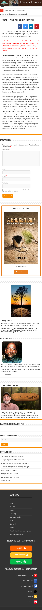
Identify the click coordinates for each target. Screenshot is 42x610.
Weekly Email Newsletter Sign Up (20, 531)
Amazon (30, 597)
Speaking (13, 514)
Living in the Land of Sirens (9, 473)
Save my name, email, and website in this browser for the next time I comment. (20, 190)
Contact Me (13, 524)
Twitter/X (30, 591)
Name (4, 169)
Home (4, 14)
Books (12, 510)
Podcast (12, 507)
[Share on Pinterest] (36, 28)
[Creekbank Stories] (21, 3)
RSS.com (19, 548)
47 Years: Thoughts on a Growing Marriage (15, 467)
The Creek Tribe (28, 581)
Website (5, 183)
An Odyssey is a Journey (9, 470)
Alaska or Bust (5, 480)
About (12, 527)
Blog (11, 503)
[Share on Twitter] (25, 28)
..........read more (6, 375)
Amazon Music (19, 555)
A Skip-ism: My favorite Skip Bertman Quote (15, 463)
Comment (6, 149)
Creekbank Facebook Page (24, 575)
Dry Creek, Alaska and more (10, 477)
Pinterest (30, 602)
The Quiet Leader (15, 517)
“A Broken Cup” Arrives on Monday (15, 10)
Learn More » (21, 272)
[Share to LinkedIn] (31, 28)
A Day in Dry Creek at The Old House (13, 460)
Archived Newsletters (17, 534)
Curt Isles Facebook (26, 586)
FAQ (11, 520)
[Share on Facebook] (20, 28)
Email (4, 176)
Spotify (19, 562)
